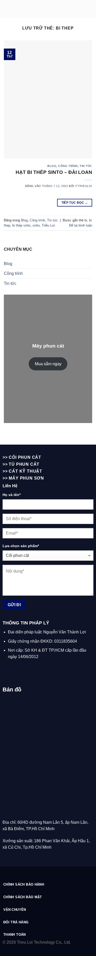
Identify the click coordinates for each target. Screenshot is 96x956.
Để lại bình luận (80, 225)
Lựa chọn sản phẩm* (21, 546)
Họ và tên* (11, 495)
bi (85, 220)
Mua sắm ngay (48, 364)
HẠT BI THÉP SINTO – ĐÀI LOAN (54, 172)
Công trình (68, 165)
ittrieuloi (83, 186)
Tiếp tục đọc (74, 202)
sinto (36, 225)
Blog (51, 165)
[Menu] (89, 9)
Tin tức (86, 165)
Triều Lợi (48, 225)
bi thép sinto (21, 225)
